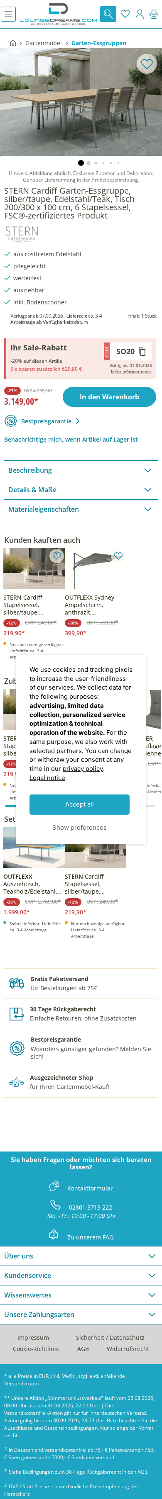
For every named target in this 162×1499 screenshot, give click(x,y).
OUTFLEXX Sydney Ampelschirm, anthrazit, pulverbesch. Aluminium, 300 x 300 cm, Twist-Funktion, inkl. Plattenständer (95, 605)
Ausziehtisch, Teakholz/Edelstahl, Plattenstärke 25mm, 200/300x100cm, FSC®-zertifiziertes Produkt (31, 884)
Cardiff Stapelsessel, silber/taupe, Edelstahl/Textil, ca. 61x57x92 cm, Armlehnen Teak (91, 884)
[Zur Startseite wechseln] (58, 14)
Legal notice (47, 778)
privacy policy (83, 769)
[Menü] (8, 14)
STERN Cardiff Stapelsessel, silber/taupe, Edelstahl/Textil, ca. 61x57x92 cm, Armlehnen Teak (30, 605)
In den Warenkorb (109, 396)
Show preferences (79, 827)
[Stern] (21, 233)
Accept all (79, 804)
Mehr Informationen (131, 371)
